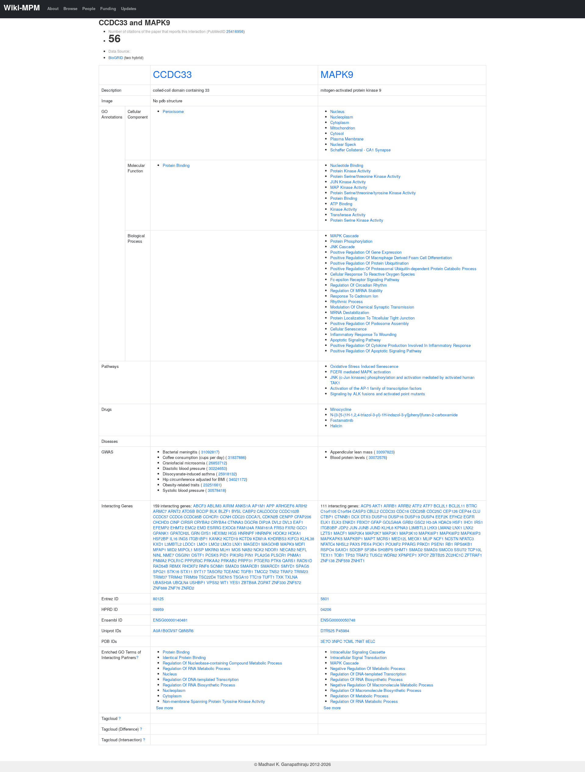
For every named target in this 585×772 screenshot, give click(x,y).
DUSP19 (412, 517)
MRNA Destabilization (349, 312)
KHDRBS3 (277, 538)
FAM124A (245, 528)
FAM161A (264, 528)
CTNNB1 (342, 517)
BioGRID (115, 57)
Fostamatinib (341, 420)
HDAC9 (444, 522)
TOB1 (339, 555)
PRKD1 (423, 544)
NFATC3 (466, 538)
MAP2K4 (356, 533)
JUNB (363, 528)
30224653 (217, 468)
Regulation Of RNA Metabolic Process (196, 668)
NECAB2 (288, 549)
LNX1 (237, 544)
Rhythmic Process (346, 301)
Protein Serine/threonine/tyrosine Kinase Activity (373, 193)
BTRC (471, 506)
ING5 (183, 538)
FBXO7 (363, 522)
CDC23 (238, 517)
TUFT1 (268, 577)
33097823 (384, 452)
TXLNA (291, 577)
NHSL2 (342, 544)
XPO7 (423, 555)
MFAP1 (159, 549)
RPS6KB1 (463, 544)
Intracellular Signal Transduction (358, 657)
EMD (201, 528)
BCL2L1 (441, 506)
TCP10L (475, 549)
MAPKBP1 (353, 538)
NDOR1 (271, 549)
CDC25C (434, 511)
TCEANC (231, 571)
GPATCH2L (180, 533)
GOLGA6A (392, 522)
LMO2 (214, 544)
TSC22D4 (207, 577)
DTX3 (365, 517)
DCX (355, 517)
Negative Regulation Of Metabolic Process (367, 668)
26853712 (217, 463)
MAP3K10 (408, 533)
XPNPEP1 (407, 555)
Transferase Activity (348, 214)
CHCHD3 (161, 522)
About (52, 8)
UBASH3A (162, 582)
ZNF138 (328, 560)
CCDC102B (289, 511)
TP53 (350, 555)
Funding (108, 8)
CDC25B (417, 511)
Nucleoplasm (341, 117)
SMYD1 (288, 566)
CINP (174, 522)
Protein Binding (176, 165)
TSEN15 (224, 577)
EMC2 (190, 528)
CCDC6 (176, 517)
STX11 (186, 571)
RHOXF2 (190, 566)
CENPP (286, 517)
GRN (195, 533)
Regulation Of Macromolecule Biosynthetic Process (375, 690)
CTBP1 (327, 517)
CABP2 (249, 511)
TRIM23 (301, 571)
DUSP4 (427, 517)
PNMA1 (294, 555)
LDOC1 (189, 544)
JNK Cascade (342, 246)
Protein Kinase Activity (350, 171)
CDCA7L (253, 517)
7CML (348, 641)
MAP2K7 (373, 533)
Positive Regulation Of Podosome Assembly (369, 323)
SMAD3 (232, 566)
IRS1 (478, 522)
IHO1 (468, 522)
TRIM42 (175, 577)
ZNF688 (160, 588)
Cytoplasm (339, 122)
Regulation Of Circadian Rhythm (358, 285)
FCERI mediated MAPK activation (360, 372)
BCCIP (202, 511)
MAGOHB (270, 544)
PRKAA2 (212, 560)
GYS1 (206, 533)
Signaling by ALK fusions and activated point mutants (377, 394)
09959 (158, 609)
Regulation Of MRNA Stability (356, 290)
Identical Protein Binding (184, 657)
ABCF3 (199, 506)
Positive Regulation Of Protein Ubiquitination (369, 263)
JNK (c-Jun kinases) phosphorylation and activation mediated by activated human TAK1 (402, 380)
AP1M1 (258, 506)
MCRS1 (383, 538)
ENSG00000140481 (170, 620)
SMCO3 (446, 549)
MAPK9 (337, 74)
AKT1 (377, 506)
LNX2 (468, 528)
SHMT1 (401, 549)
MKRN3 (212, 549)
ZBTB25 (437, 555)
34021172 (237, 479)
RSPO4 (327, 549)
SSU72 (460, 549)
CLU (476, 511)
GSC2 (419, 522)
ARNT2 (174, 511)
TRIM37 (160, 577)
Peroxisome (173, 111)
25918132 (227, 474)
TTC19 (255, 577)
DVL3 (287, 522)
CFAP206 (302, 517)
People (88, 8)
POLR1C (175, 560)
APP (270, 506)
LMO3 (226, 544)
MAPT (369, 538)
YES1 (235, 582)
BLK (213, 511)
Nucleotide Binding (346, 165)
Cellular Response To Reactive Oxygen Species (372, 274)
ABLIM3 (214, 506)
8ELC (370, 641)
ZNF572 (294, 582)
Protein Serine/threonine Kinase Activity (365, 176)
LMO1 (202, 544)
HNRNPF (246, 533)
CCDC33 (172, 74)
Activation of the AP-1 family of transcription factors (376, 388)
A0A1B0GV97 (165, 630)
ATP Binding (341, 203)
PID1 (224, 555)
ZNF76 (174, 588)
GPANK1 (161, 533)
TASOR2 (214, 571)
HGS (232, 533)
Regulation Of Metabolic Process (359, 696)
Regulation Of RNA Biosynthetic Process (199, 685)
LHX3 (432, 528)
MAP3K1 (390, 533)
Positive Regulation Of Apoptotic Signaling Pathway (376, 351)
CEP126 (450, 511)
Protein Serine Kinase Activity (356, 220)
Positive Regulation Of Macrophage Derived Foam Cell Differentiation (391, 257)
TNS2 (274, 571)
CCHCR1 (211, 517)
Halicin (336, 425)
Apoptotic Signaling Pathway (355, 340)
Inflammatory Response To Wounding (363, 334)
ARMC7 (160, 511)
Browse (70, 8)
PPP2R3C (194, 560)
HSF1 (457, 522)
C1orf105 (328, 511)
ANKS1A (243, 506)
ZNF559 (343, 560)
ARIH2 (301, 506)
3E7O (326, 641)
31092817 (209, 452)
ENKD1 (349, 522)
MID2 (172, 549)
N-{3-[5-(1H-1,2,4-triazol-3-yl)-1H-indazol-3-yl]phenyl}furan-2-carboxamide (394, 415)
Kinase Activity (343, 209)
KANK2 (215, 538)
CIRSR (187, 522)
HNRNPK (263, 533)
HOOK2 (280, 533)
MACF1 (340, 533)
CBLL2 (373, 511)
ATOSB (188, 511)
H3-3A (431, 522)
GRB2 (407, 522)
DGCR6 (251, 522)
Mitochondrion (342, 128)
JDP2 (343, 528)
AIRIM (228, 506)
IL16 (173, 538)
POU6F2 (393, 544)
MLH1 (225, 549)
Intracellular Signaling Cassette (357, 652)
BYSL (236, 511)
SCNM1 (217, 566)
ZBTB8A (249, 582)
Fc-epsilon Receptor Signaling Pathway (364, 279)
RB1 (449, 544)
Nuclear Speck (343, 144)
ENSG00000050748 (338, 620)
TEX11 (327, 555)
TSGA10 (240, 577)
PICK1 (378, 544)
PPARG (409, 544)
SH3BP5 (385, 549)
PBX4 (366, 544)
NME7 (168, 555)
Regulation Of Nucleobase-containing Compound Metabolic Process (222, 663)
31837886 (236, 457)
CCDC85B (193, 517)
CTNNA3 (235, 522)
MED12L (399, 538)
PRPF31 (245, 560)
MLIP (427, 538)
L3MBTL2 (173, 544)
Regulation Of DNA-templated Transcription (201, 679)
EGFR (468, 517)
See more (164, 707)
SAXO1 (341, 549)
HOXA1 (294, 533)
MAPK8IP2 (449, 533)
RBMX (175, 566)
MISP (199, 549)
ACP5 (366, 506)
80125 (158, 598)
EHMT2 (177, 528)
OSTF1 (197, 555)
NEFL (302, 549)
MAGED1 (251, 544)
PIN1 (249, 555)
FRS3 (279, 528)
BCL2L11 (457, 506)
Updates (128, 8)
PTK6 (276, 560)
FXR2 (290, 528)
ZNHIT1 (358, 560)
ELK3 (336, 522)
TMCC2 (261, 571)
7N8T (359, 641)
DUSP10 (379, 517)
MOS (236, 549)
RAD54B (160, 566)
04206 (326, 609)
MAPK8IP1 (428, 533)
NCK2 (259, 549)
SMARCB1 (249, 566)
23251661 (211, 485)
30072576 (377, 457)
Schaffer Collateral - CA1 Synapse (360, 150)
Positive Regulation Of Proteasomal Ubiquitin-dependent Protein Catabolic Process (403, 268)
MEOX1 (415, 538)
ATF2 (417, 506)
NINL (157, 555)
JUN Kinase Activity (348, 182)
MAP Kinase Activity (348, 187)
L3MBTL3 (417, 528)
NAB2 (247, 549)
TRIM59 (190, 577)
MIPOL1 (185, 549)
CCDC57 (160, 517)
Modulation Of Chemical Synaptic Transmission (372, 307)
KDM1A (260, 538)
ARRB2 (404, 506)
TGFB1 (247, 571)
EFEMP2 (161, 528)
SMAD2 (416, 549)
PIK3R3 (236, 555)
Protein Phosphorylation (351, 241)
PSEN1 (437, 544)
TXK (280, 577)
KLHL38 (307, 538)
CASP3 (359, 511)
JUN (353, 528)
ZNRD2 (187, 588)
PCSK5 (211, 555)
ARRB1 (390, 506)
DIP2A (265, 522)
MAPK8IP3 (470, 533)
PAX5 (355, 544)
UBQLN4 (180, 582)
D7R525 (328, 630)
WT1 (224, 582)
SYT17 (200, 571)
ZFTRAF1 (473, 555)
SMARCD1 (270, 566)
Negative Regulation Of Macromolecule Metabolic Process (381, 685)
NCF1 (439, 538)
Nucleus (337, 111)
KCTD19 (230, 538)
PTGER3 (262, 560)
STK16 (173, 571)
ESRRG (214, 528)
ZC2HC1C (454, 555)
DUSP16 (395, 517)
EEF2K (441, 517)
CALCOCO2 (267, 511)
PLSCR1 (278, 555)
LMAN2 (444, 528)
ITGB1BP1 (198, 538)
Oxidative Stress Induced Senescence (364, 366)
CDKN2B (270, 517)
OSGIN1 (182, 555)
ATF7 (427, 506)
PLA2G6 (262, 555)
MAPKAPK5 (331, 538)
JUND (375, 528)
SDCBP (356, 549)
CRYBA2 (202, 522)
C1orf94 (344, 511)
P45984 (342, 630)
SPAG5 (302, 566)
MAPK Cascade (344, 235)
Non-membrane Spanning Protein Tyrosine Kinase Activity (214, 701)
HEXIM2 (219, 533)
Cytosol (337, 133)
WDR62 (390, 555)
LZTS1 (326, 533)
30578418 (216, 490)
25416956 (234, 31)
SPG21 (159, 571)
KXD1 (158, 544)
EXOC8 (229, 528)
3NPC (337, 641)
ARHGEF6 (285, 506)
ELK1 (325, 522)
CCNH (225, 517)
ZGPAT (264, 582)
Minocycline (340, 409)
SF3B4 (370, 549)
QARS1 (289, 560)
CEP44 (465, 511)
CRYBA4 (218, 522)
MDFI (300, 544)
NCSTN (451, 538)
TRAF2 (286, 571)
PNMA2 (160, 560)
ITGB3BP (329, 528)
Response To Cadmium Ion (354, 296)
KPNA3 (401, 528)
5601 (325, 598)
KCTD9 (245, 538)
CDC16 (402, 511)
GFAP (376, 522)
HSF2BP (160, 538)
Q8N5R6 (186, 630)
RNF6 (204, 566)
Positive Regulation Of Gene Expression (366, 252)
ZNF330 (279, 582)
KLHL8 (387, 528)
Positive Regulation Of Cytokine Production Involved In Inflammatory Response (400, 345)
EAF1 (298, 522)
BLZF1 (224, 511)
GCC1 (301, 528)
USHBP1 (197, 582)
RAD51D (304, 560)
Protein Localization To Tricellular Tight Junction (372, 318)
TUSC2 (376, 555)
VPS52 (213, 582)
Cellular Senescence (348, 329)
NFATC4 (328, 544)
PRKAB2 (229, 560)
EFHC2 (455, 517)
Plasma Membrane (346, 139)
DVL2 (276, 522)
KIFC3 (293, 538)
